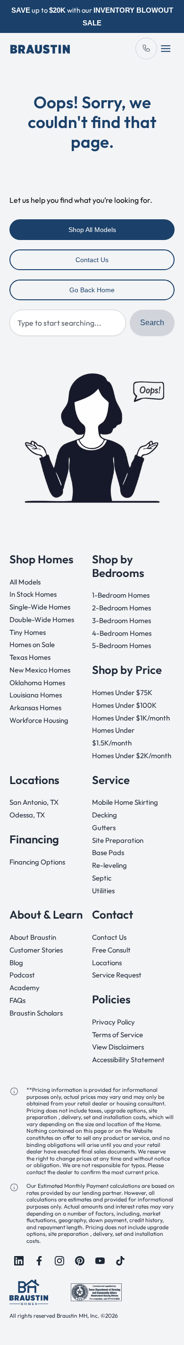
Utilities (103, 890)
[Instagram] (59, 1260)
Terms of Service (117, 1034)
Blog (16, 962)
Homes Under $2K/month (131, 755)
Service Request (117, 974)
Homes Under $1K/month (131, 717)
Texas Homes (29, 657)
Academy (24, 987)
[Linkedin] (18, 1260)
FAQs (17, 1000)
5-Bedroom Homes (121, 645)
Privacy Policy (113, 1021)
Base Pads (108, 852)
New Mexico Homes (39, 669)
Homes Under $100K (124, 705)
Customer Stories (36, 949)
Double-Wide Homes (41, 619)
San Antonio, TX (34, 802)
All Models (25, 581)
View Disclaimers (118, 1046)
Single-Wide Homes (39, 606)
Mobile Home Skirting (125, 802)
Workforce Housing (38, 720)
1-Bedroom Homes (121, 595)
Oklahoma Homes (37, 682)
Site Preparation (117, 840)
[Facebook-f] (39, 1260)
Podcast (22, 974)
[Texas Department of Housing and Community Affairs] (96, 1291)
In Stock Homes (33, 594)
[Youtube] (100, 1260)
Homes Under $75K (122, 692)
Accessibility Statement (128, 1059)
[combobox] (67, 323)
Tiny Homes (27, 632)
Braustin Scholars (36, 1013)
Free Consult (111, 949)
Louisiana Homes (35, 694)
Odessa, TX (27, 814)
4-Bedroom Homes (121, 633)
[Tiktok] (120, 1260)
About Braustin (32, 937)
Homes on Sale (32, 644)
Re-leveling (109, 865)
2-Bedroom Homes (121, 607)
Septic (101, 877)
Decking (104, 814)
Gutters (104, 827)
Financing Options (37, 861)
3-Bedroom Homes (121, 620)
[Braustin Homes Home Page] (40, 48)
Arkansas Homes (35, 707)
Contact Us (109, 937)
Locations (107, 962)
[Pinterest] (79, 1260)
